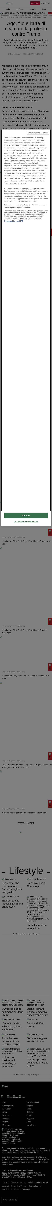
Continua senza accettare (38, 133)
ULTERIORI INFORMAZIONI (26, 521)
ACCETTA (26, 515)
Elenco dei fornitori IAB (13, 221)
